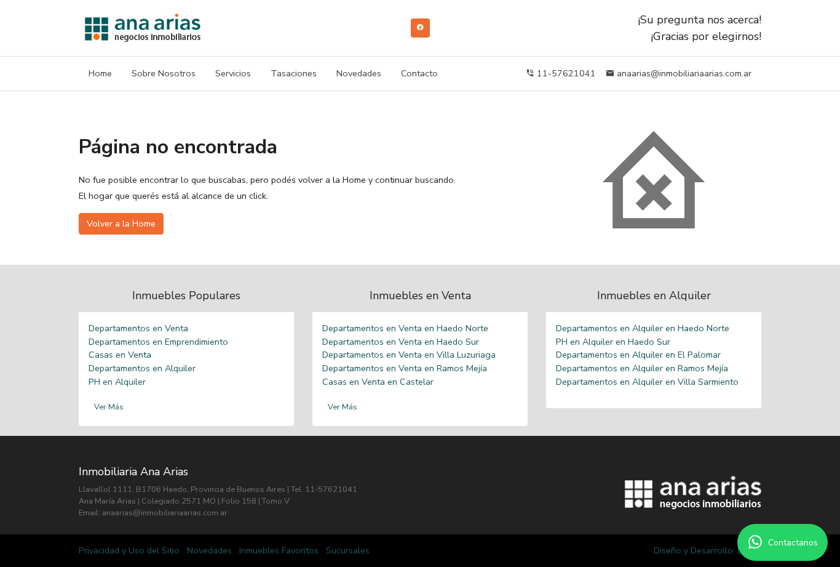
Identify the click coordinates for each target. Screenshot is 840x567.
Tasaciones (294, 73)
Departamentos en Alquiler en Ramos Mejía (642, 368)
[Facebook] (420, 27)
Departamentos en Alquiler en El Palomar (638, 354)
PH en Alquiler (117, 382)
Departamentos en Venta (138, 328)
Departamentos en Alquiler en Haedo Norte (642, 328)
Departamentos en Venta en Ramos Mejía (404, 368)
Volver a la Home (121, 223)
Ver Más (109, 406)
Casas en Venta (120, 354)
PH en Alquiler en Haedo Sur (613, 342)
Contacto (419, 73)
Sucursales (348, 550)
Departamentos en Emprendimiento (158, 342)
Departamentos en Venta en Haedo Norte (405, 328)
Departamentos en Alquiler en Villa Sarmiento (647, 382)
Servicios (233, 73)
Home (100, 73)
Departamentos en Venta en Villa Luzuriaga (409, 354)
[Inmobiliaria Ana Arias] (143, 28)
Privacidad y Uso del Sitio (129, 550)
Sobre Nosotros (164, 73)
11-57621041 (565, 73)
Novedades (358, 73)
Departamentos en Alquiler (142, 368)
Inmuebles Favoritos (279, 550)
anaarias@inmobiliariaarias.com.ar (682, 73)
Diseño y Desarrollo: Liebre (707, 550)
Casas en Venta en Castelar (378, 382)
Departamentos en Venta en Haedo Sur (400, 342)
